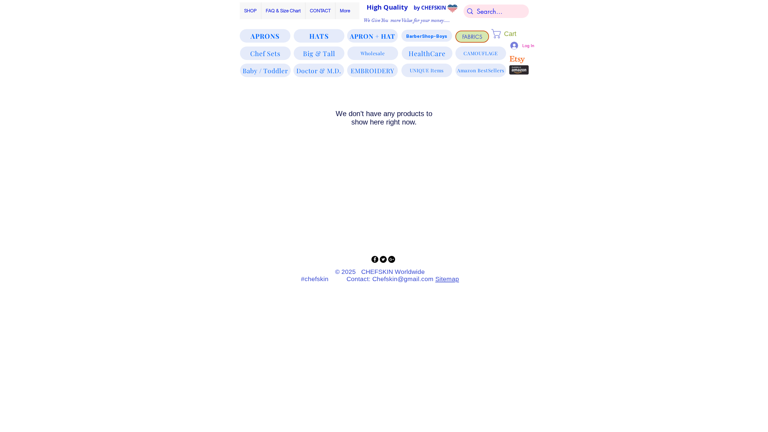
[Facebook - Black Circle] (374, 259)
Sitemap (447, 278)
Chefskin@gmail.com (403, 278)
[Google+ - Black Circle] (391, 259)
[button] (509, 33)
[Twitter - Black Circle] (383, 259)
